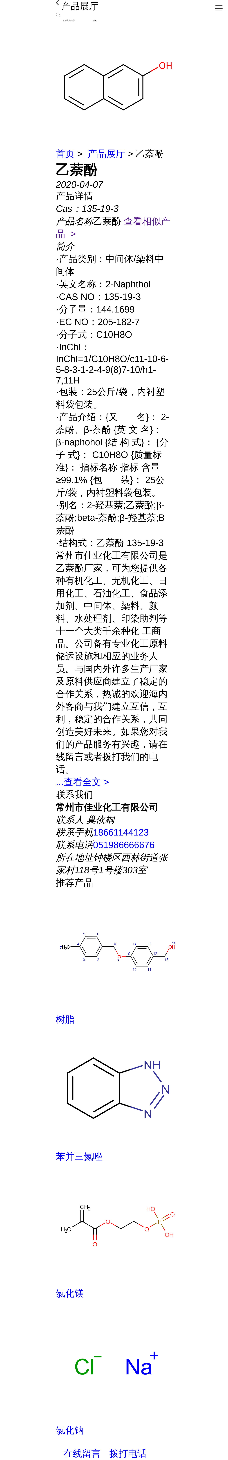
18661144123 (121, 832)
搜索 (95, 20)
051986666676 (123, 845)
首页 (65, 154)
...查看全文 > (82, 782)
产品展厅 (106, 154)
